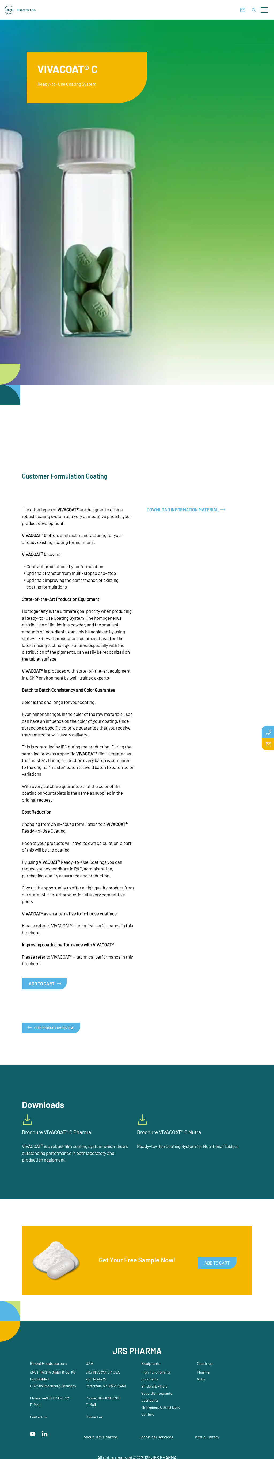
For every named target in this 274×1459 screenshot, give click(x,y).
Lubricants (149, 1400)
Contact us (38, 1417)
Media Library (207, 1436)
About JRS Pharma (100, 1436)
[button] (264, 10)
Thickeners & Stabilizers (160, 1407)
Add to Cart (41, 983)
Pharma (203, 1372)
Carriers (147, 1414)
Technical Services (156, 1436)
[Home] (20, 10)
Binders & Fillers (154, 1386)
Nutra (201, 1379)
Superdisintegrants (156, 1393)
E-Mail (35, 1404)
